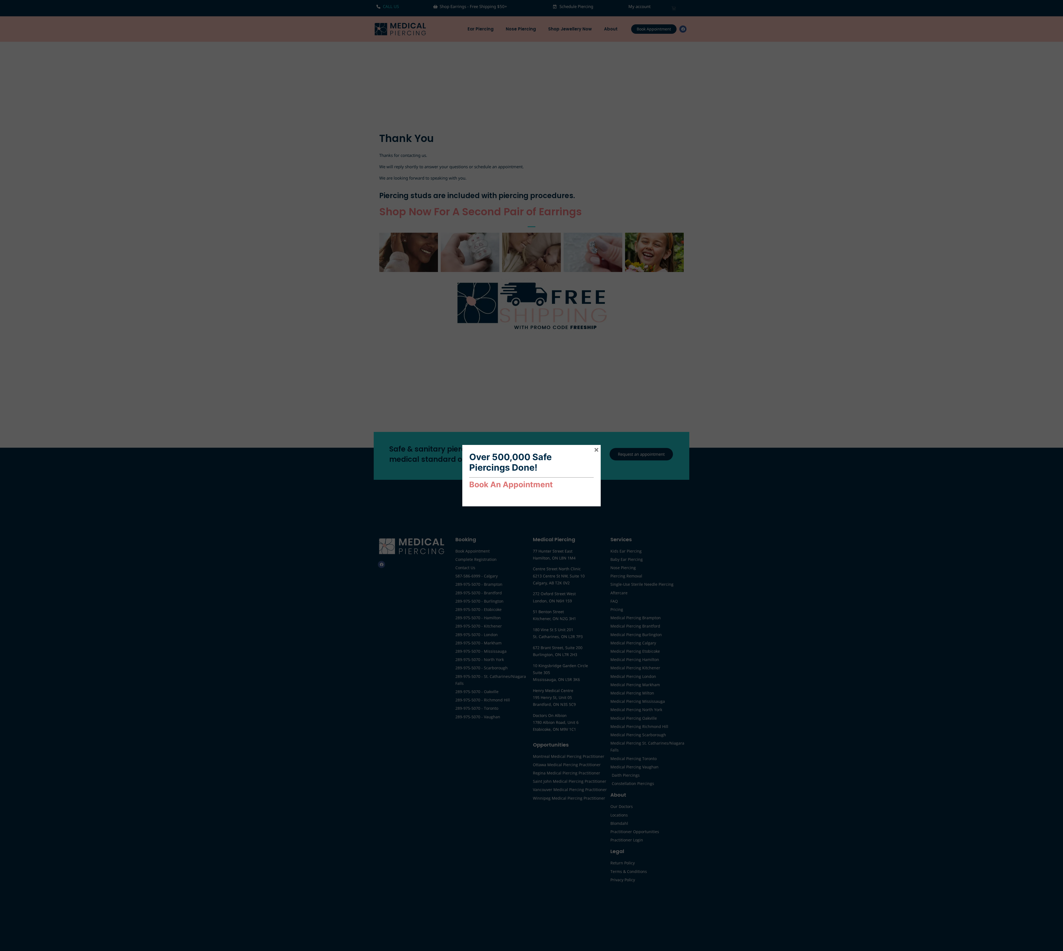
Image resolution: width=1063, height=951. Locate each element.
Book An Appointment (511, 484)
